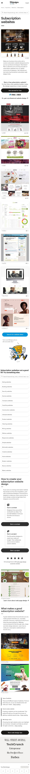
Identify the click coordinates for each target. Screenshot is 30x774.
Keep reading (16, 704)
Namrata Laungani (6, 598)
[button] (28, 764)
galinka (4, 263)
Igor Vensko (5, 295)
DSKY (27, 58)
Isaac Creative (5, 692)
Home (2, 7)
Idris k (4, 198)
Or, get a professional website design (14, 98)
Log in (27, 3)
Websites (14, 7)
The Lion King (5, 662)
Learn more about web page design (15, 600)
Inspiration (8, 7)
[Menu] (2, 2)
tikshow (4, 230)
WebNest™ (5, 328)
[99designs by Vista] (14, 2)
